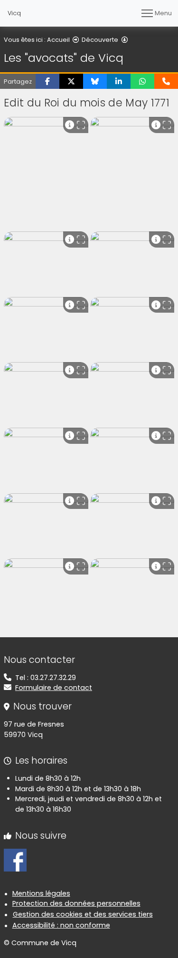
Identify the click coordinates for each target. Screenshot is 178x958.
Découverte (100, 40)
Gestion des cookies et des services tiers (83, 914)
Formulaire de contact (53, 687)
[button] (47, 81)
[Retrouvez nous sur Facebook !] (15, 859)
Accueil (58, 40)
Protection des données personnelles (76, 903)
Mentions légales (41, 893)
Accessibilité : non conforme (61, 925)
